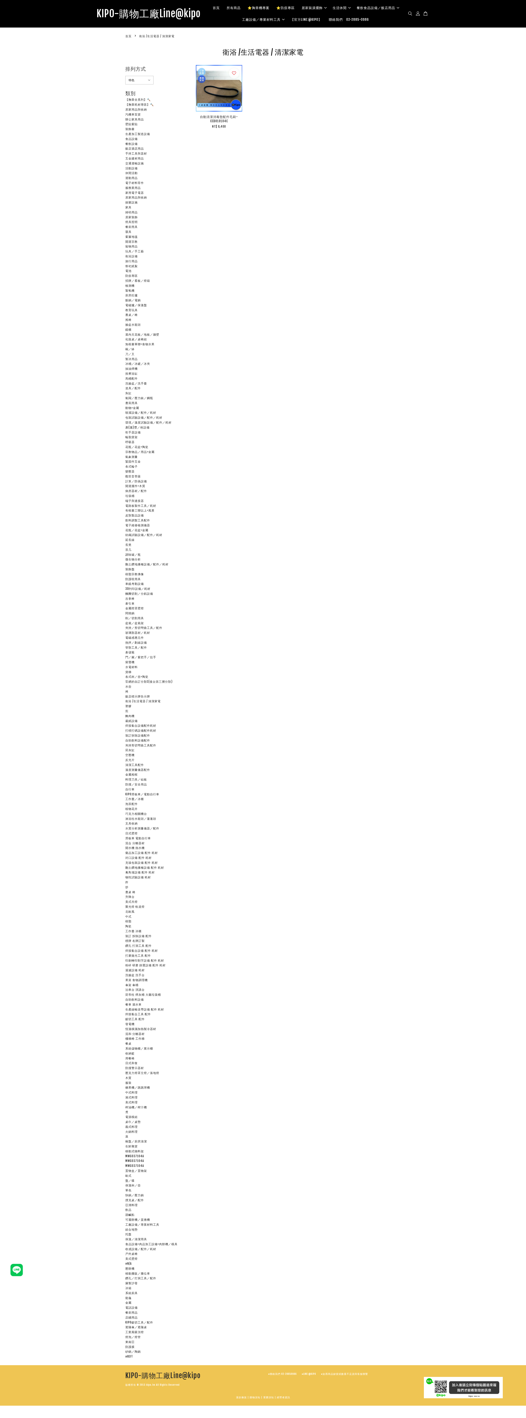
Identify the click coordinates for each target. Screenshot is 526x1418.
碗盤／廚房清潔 (136, 1141)
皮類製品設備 (134, 515)
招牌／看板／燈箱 (137, 280)
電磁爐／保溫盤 (136, 305)
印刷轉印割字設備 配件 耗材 (144, 960)
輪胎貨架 (131, 437)
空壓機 (130, 755)
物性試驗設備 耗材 (138, 877)
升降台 (130, 896)
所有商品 (234, 8)
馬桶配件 (131, 378)
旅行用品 (131, 261)
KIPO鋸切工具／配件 (139, 1322)
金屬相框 (131, 774)
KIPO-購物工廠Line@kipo (149, 14)
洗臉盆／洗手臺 (136, 383)
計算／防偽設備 (136, 481)
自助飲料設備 (134, 999)
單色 (128, 1190)
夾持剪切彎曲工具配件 (140, 745)
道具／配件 (133, 388)
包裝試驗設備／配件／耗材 (143, 417)
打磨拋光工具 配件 (138, 955)
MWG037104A (134, 1156)
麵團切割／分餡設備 (139, 593)
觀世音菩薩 (133, 476)
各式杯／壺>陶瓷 (136, 676)
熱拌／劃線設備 (136, 642)
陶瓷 (128, 926)
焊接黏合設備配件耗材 (140, 725)
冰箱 (128, 1288)
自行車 (130, 789)
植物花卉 (131, 809)
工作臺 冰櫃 (133, 931)
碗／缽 (130, 349)
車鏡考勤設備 (134, 583)
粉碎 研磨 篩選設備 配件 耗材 (145, 965)
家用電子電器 (134, 192)
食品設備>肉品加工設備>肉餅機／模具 (151, 1244)
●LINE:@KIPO (309, 1373)
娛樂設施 (131, 202)
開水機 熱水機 (135, 848)
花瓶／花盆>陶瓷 (136, 447)
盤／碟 (130, 1180)
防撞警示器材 (134, 1068)
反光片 (130, 760)
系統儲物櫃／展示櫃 (139, 1048)
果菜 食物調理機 (136, 980)
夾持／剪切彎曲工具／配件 (143, 627)
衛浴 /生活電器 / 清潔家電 (143, 701)
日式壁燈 (131, 833)
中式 (128, 916)
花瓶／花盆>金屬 (136, 530)
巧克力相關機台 (136, 813)
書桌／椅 (131, 314)
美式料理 (131, 1102)
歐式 (128, 1175)
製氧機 (130, 290)
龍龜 (128, 1298)
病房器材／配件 (136, 491)
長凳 (128, 544)
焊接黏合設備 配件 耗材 (141, 950)
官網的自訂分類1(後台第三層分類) (149, 681)
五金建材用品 (134, 158)
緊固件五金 (133, 461)
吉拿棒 (130, 598)
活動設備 (131, 168)
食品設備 (131, 139)
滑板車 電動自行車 (138, 838)
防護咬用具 (133, 579)
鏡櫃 (128, 329)
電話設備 (131, 1307)
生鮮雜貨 (131, 1146)
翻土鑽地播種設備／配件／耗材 (146, 564)
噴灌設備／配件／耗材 (140, 412)
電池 (128, 271)
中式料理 (131, 1092)
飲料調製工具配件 (137, 520)
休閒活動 (131, 173)
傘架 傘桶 (131, 985)
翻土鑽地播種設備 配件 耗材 (144, 867)
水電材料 (131, 667)
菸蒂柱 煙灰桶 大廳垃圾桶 (143, 994)
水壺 (128, 686)
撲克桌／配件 (134, 1200)
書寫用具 (131, 403)
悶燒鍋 (130, 613)
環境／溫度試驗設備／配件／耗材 (148, 422)
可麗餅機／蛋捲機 (137, 1219)
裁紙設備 (131, 721)
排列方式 (135, 69)
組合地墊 (131, 1229)
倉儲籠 (130, 652)
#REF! (129, 1356)
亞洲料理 (131, 1205)
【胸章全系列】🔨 (138, 99)
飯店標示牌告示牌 (137, 696)
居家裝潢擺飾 (312, 8)
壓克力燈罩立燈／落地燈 (142, 1073)
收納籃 (130, 1053)
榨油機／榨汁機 (136, 1107)
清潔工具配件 (134, 765)
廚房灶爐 (131, 295)
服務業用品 (133, 187)
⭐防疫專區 (285, 8)
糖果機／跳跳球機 (137, 1087)
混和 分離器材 (135, 1034)
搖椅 (128, 319)
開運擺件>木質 (135, 486)
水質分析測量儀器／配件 (142, 828)
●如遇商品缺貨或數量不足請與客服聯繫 (344, 1373)
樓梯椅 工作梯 (135, 1038)
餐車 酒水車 (133, 1004)
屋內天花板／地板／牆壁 (142, 334)
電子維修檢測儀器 (137, 525)
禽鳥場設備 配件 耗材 (140, 872)
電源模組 (131, 1117)
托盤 (128, 1234)
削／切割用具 (134, 618)
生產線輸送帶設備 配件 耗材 (144, 1009)
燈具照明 (131, 222)
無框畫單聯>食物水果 (140, 344)
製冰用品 (131, 359)
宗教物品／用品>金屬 (140, 452)
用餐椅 (130, 1058)
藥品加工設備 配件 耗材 (141, 852)
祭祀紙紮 (131, 266)
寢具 (128, 231)
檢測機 (130, 285)
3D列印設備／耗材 (137, 588)
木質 (128, 1078)
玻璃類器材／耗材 (137, 632)
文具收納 (131, 823)
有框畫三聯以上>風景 (140, 510)
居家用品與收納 (136, 109)
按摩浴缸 (131, 373)
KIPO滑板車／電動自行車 (142, 794)
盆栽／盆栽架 (134, 623)
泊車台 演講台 (135, 989)
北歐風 (130, 911)
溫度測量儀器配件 (137, 769)
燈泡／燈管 (133, 1337)
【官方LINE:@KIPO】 (306, 19)
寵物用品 (131, 246)
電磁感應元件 (134, 637)
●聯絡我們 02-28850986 (282, 1373)
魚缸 (128, 393)
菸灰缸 (130, 750)
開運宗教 (131, 241)
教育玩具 (131, 310)
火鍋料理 (131, 1131)
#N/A (128, 1263)
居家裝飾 (131, 217)
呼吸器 (130, 442)
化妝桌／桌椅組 (136, 339)
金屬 (128, 1302)
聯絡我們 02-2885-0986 (349, 19)
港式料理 (131, 1097)
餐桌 (128, 1043)
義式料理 (131, 1126)
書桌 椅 (130, 892)
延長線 (130, 540)
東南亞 (130, 1342)
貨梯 (128, 672)
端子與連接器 (134, 500)
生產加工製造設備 (137, 134)
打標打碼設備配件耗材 (140, 730)
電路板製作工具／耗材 (140, 505)
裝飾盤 (130, 569)
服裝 (128, 1082)
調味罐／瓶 (133, 554)
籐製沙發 (131, 1283)
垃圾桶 (130, 496)
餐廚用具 (131, 227)
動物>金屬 (132, 408)
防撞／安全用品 (136, 784)
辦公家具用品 (134, 119)
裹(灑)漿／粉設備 (137, 427)
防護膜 (130, 1347)
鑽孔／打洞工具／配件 (140, 1278)
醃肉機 (130, 716)
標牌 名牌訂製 (135, 940)
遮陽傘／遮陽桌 (136, 1327)
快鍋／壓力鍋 (134, 1195)
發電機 (130, 1024)
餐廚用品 (131, 1312)
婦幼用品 (131, 212)
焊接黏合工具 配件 (138, 1014)
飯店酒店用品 (134, 148)
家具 (128, 207)
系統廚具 (131, 1293)
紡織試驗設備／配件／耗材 (143, 535)
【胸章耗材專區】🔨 (139, 104)
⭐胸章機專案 (258, 8)
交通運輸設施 (134, 163)
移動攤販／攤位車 (137, 1273)
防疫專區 (131, 275)
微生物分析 (133, 559)
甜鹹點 (130, 1214)
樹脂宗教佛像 (134, 574)
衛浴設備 (131, 256)
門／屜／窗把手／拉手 (140, 657)
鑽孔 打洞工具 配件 (138, 945)
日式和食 (131, 1063)
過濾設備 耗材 (135, 970)
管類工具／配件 (136, 647)
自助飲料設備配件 (137, 740)
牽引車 (130, 603)
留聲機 (130, 662)
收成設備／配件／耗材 (140, 1249)
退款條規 (241, 1397)
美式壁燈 (131, 1258)
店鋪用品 (131, 1317)
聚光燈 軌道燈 (135, 906)
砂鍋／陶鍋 (133, 1351)
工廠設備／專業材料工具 (261, 19)
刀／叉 (130, 354)
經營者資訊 (283, 1397)
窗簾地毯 (131, 236)
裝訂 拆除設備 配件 (138, 936)
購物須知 (255, 1397)
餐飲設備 (131, 143)
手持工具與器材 (136, 153)
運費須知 (268, 1397)
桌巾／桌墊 (133, 1122)
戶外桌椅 (131, 1253)
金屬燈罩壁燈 (134, 608)
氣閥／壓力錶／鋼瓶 (139, 398)
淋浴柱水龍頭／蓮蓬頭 (140, 818)
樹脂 (128, 921)
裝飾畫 (130, 129)
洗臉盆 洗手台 (135, 975)
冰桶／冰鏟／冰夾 (137, 363)
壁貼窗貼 (131, 124)
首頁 (216, 8)
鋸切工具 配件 (135, 1019)
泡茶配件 (131, 804)
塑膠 (128, 706)
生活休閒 (340, 8)
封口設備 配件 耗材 (138, 857)
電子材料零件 (134, 183)
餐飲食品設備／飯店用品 (376, 8)
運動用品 (131, 178)
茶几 (128, 549)
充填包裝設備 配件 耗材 (141, 862)
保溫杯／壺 (133, 1185)
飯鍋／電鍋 (133, 300)
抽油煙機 (131, 368)
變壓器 (130, 471)
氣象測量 (131, 456)
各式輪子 (131, 466)
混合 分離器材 (135, 843)
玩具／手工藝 (134, 251)
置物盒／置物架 (136, 1170)
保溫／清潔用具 (136, 1239)
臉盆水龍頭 (133, 324)
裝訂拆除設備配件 (137, 735)
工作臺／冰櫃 (134, 799)
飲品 (128, 1209)
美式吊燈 (131, 901)
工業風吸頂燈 (134, 1332)
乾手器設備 (133, 432)
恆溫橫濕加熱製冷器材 (140, 1029)
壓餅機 (130, 1268)
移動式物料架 (134, 1151)
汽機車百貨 (133, 114)
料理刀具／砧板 (136, 779)
